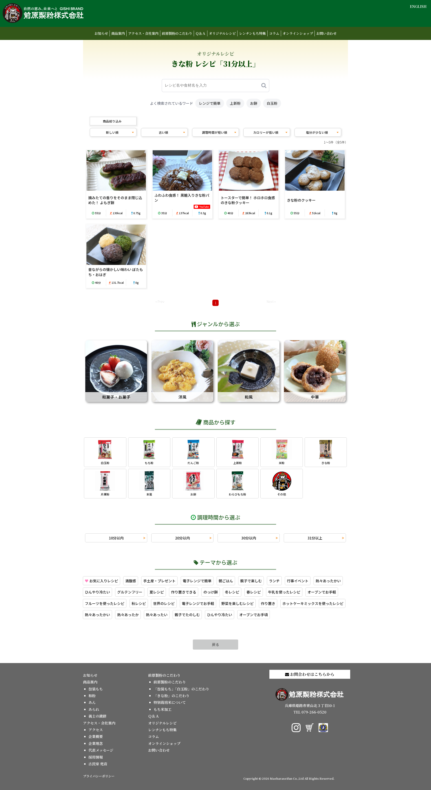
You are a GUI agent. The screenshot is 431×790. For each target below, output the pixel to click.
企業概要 (95, 736)
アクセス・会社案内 (143, 33)
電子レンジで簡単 (197, 580)
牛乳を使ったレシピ (284, 592)
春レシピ (253, 592)
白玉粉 (272, 103)
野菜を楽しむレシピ (237, 603)
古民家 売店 (97, 763)
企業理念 (95, 743)
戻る (215, 644)
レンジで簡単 (209, 103)
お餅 (253, 103)
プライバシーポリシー (98, 776)
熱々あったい (156, 614)
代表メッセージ (100, 750)
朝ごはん (226, 580)
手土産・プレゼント (159, 580)
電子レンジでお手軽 (198, 603)
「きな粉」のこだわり (171, 695)
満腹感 (130, 580)
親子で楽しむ (251, 580)
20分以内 (182, 538)
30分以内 (248, 538)
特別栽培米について (170, 702)
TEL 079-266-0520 (309, 712)
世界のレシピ (164, 603)
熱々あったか (128, 614)
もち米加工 (163, 709)
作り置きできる (183, 592)
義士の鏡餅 (97, 716)
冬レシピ (232, 592)
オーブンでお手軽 (322, 592)
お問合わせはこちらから (311, 674)
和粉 (92, 695)
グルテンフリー (129, 592)
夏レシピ (157, 592)
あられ (93, 709)
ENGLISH (418, 6)
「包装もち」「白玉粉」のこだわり (181, 689)
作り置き (268, 603)
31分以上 (315, 538)
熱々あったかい (328, 580)
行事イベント (297, 580)
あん (92, 702)
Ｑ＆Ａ (201, 33)
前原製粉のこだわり (177, 33)
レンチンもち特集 (252, 33)
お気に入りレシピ (101, 580)
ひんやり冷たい (97, 592)
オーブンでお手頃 (253, 614)
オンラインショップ (298, 33)
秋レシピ (139, 603)
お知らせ (101, 33)
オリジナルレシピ (222, 33)
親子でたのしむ (187, 614)
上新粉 (235, 103)
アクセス (95, 729)
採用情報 (95, 757)
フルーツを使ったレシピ (104, 603)
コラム (274, 33)
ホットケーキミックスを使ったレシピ (312, 603)
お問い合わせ (326, 33)
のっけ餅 (210, 592)
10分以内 (116, 538)
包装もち (95, 689)
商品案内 (118, 33)
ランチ (274, 580)
